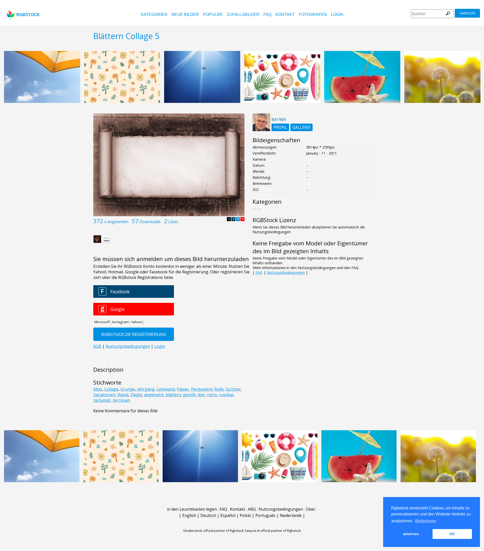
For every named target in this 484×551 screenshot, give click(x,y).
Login (337, 14)
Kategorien (154, 14)
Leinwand (166, 389)
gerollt (189, 394)
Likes (173, 221)
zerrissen (121, 400)
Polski (245, 515)
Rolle (219, 389)
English (189, 515)
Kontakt (285, 14)
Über (310, 509)
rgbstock (28, 15)
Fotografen (313, 14)
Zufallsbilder (243, 14)
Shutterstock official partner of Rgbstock (213, 530)
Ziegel (136, 394)
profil (280, 127)
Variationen (104, 394)
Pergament (201, 389)
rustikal (226, 394)
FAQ (267, 14)
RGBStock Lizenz (274, 220)
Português (265, 515)
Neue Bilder (185, 14)
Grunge (127, 389)
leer (201, 394)
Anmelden (467, 13)
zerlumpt (101, 400)
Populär (213, 14)
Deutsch (208, 515)
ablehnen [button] (411, 534)
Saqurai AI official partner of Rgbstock (273, 530)
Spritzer (233, 389)
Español (227, 515)
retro (212, 394)
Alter (97, 389)
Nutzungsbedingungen (286, 272)
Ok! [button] (452, 534)
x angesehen (116, 221)
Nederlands (291, 515)
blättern (173, 394)
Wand (122, 394)
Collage (111, 389)
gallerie (301, 127)
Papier (183, 389)
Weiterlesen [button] (425, 521)
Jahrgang (146, 389)
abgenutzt (154, 394)
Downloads (150, 221)
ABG (252, 509)
